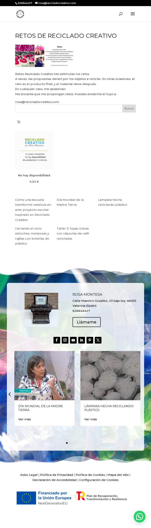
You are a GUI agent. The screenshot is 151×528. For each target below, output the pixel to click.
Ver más (24, 419)
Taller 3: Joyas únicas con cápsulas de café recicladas (73, 233)
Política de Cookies (90, 475)
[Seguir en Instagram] (65, 340)
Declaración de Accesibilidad (54, 480)
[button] (9, 394)
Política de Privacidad (56, 475)
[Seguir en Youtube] (73, 340)
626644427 (25, 3)
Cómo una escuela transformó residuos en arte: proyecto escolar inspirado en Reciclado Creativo (33, 210)
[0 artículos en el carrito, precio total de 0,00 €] (19, 122)
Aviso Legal (29, 475)
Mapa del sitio (118, 475)
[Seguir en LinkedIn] (81, 340)
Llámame (86, 322)
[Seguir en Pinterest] (90, 340)
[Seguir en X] (98, 340)
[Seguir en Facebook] (56, 340)
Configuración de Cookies (99, 480)
